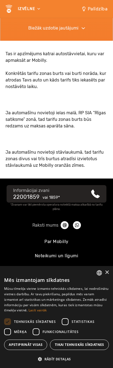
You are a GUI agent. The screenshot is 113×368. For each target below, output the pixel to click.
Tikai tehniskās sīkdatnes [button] (79, 344)
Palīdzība (98, 8)
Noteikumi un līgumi (56, 255)
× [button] (107, 272)
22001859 (26, 197)
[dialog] (56, 317)
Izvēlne (27, 9)
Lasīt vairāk (38, 310)
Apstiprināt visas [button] (26, 344)
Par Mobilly (56, 241)
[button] (56, 359)
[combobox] (99, 273)
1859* (54, 197)
